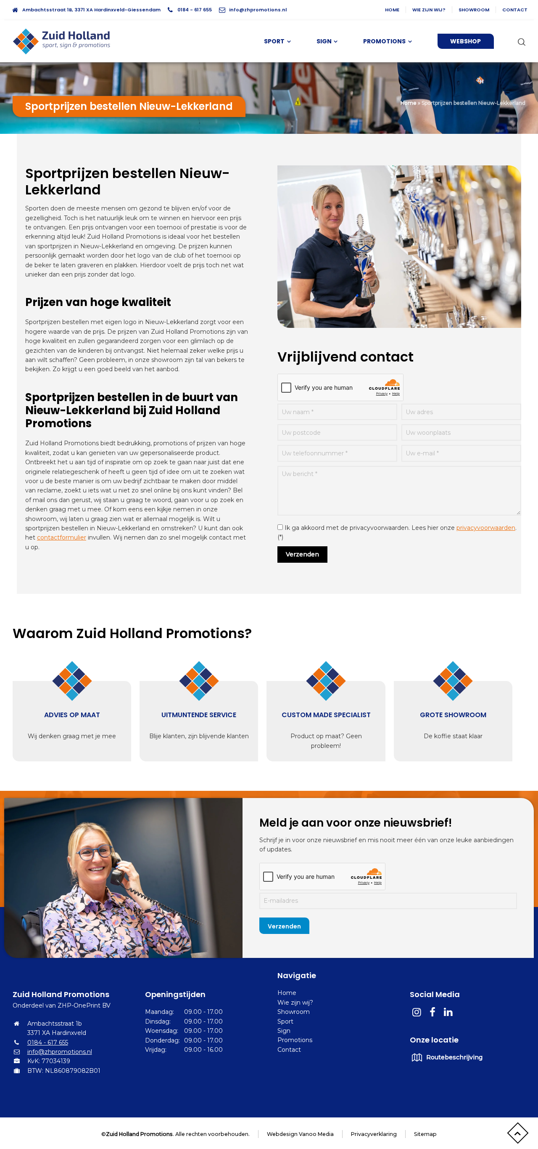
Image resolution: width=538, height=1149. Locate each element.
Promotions (294, 1040)
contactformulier (61, 537)
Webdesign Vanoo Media (300, 1134)
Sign (283, 1031)
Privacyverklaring (374, 1134)
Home (392, 9)
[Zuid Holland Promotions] (65, 41)
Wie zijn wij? (429, 9)
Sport (285, 1021)
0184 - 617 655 (194, 9)
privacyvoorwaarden (485, 528)
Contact (514, 9)
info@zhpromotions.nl (258, 9)
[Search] (519, 42)
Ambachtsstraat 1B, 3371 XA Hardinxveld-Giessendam (91, 9)
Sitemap (425, 1134)
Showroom (474, 9)
